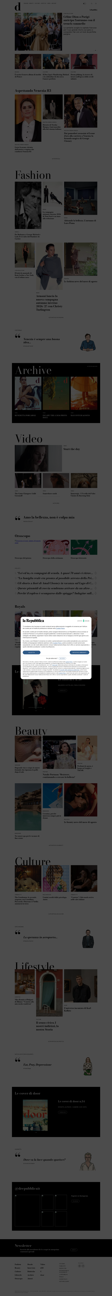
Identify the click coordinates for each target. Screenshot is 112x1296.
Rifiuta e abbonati (79, 652)
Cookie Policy (60, 628)
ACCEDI (62, 658)
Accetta (31, 652)
